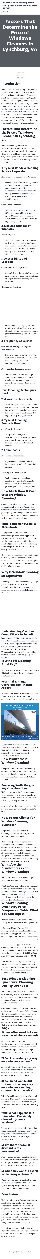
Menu (5, 12)
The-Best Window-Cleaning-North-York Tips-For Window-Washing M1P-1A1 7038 (19, 5)
